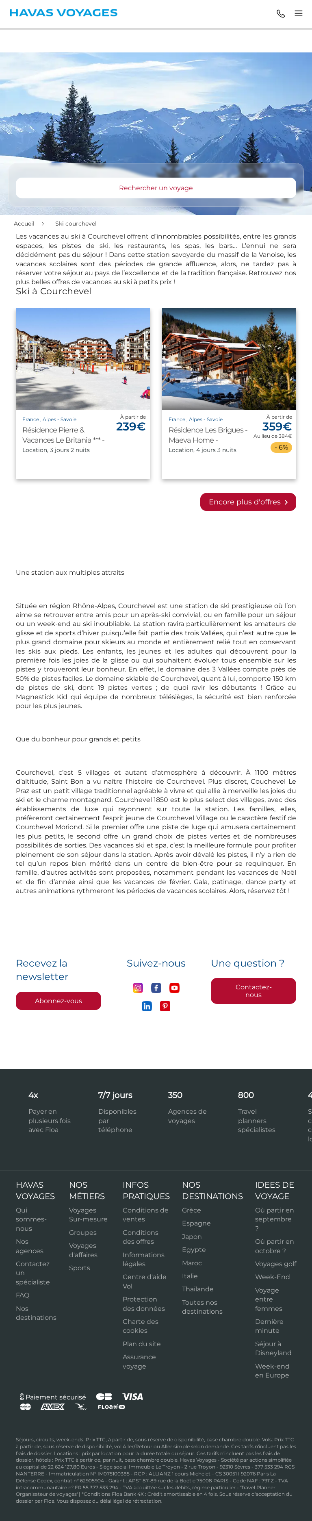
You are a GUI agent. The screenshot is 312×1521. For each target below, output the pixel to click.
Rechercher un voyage (156, 188)
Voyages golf (275, 1264)
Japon (192, 1237)
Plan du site (142, 1344)
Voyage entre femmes (268, 1299)
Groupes (83, 1232)
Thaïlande (198, 1289)
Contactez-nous (254, 991)
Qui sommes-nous (31, 1219)
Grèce (191, 1210)
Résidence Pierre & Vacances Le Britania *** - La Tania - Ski (63, 440)
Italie (190, 1276)
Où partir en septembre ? (274, 1219)
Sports (79, 1268)
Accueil (25, 223)
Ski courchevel (76, 223)
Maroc (192, 1263)
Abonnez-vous (58, 1001)
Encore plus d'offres (246, 502)
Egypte (194, 1250)
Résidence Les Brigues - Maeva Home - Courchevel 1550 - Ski (208, 440)
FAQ (22, 1295)
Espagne (196, 1223)
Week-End (272, 1277)
